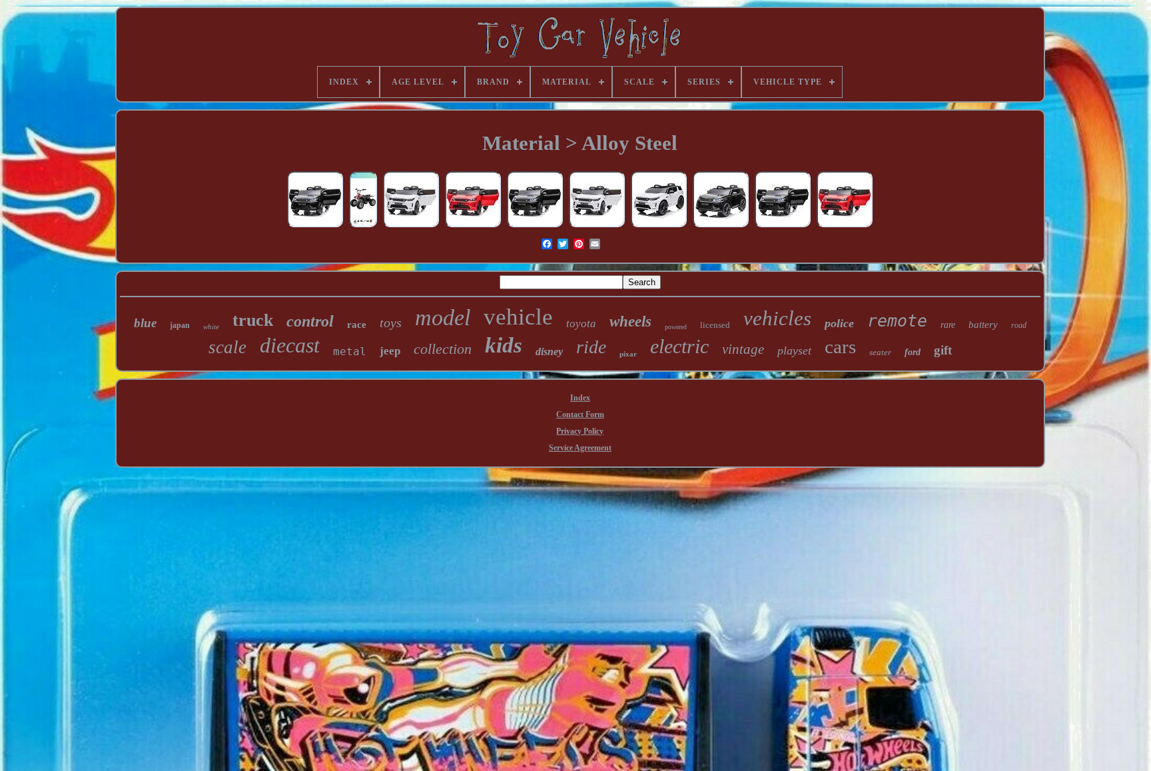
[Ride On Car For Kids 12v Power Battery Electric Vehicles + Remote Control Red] (473, 226)
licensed (715, 325)
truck (252, 320)
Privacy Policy (579, 431)
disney (549, 351)
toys (391, 322)
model (442, 317)
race (356, 324)
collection (443, 349)
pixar (628, 354)
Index (580, 397)
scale (227, 347)
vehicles (777, 318)
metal (349, 351)
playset (794, 350)
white (211, 327)
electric (679, 346)
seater (880, 352)
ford (913, 352)
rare (948, 325)
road (1018, 325)
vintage (743, 349)
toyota (581, 323)
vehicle (518, 317)
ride (591, 347)
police (839, 323)
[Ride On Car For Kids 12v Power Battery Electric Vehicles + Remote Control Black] (315, 226)
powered (676, 327)
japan (180, 325)
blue (145, 323)
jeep (390, 351)
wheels (630, 321)
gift (943, 350)
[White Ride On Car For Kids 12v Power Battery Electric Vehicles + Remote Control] (659, 226)
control (310, 321)
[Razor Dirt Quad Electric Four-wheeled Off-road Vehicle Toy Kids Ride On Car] (363, 226)
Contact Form (580, 414)
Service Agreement (580, 447)
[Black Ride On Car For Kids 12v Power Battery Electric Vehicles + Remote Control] (721, 226)
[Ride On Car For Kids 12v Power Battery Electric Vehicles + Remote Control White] (411, 226)
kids (503, 345)
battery (983, 324)
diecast (290, 345)
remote (897, 321)
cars (840, 346)
